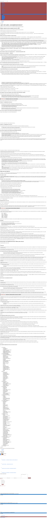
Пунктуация (3, 5)
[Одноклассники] (1, 454)
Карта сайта (3, 515)
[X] (2, 454)
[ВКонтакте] (0, 454)
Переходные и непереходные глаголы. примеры (6, 502)
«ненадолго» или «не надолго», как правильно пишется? (9, 468)
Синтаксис (3, 11)
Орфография (3, 4)
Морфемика (3, 3)
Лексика (3, 2)
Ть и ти (1, 511)
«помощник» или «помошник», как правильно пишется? (9, 472)
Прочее (3, 484)
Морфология (3, 9)
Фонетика (3, 6)
